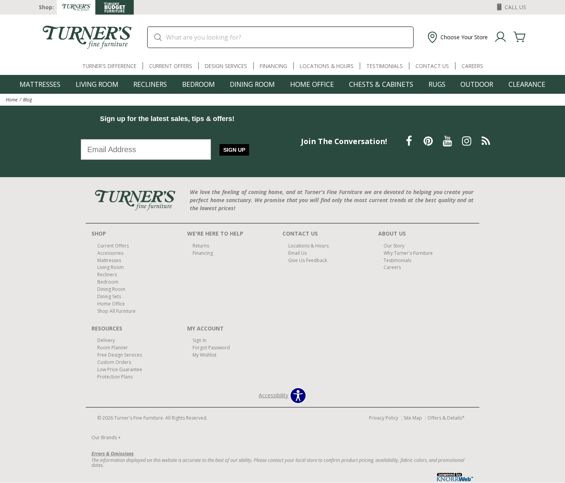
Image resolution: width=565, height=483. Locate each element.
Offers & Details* (446, 418)
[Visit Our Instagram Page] (467, 140)
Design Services (226, 66)
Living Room (97, 84)
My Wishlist (204, 355)
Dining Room (252, 84)
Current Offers (170, 66)
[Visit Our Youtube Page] (448, 140)
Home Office (312, 84)
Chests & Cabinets (381, 84)
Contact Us (432, 66)
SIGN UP (234, 150)
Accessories (110, 252)
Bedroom (198, 84)
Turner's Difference (109, 66)
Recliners (150, 84)
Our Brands (106, 437)
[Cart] (519, 37)
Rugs (437, 84)
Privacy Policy (383, 418)
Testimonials (384, 66)
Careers (472, 66)
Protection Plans (115, 376)
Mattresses (40, 84)
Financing (273, 66)
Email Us (297, 252)
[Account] (500, 37)
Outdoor (476, 84)
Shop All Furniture (116, 311)
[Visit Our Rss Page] (486, 140)
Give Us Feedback (307, 260)
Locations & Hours (327, 66)
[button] (457, 37)
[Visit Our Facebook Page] (410, 140)
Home (12, 99)
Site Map (413, 418)
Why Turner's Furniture (408, 252)
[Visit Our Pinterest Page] (429, 140)
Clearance (526, 84)
